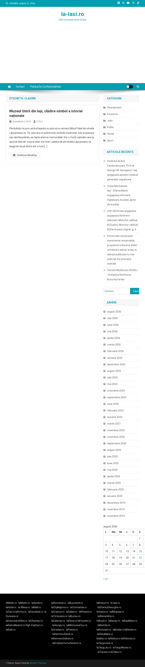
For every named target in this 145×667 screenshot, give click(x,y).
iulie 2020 (112, 456)
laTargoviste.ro (105, 643)
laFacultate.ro (35, 611)
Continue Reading (27, 155)
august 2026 (114, 311)
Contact (20, 86)
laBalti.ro (11, 629)
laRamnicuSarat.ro (62, 634)
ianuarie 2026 (114, 357)
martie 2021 (114, 423)
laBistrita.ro (104, 625)
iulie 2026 (112, 318)
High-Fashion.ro (34, 625)
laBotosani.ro (104, 629)
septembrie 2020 (116, 443)
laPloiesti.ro (85, 611)
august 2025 (114, 371)
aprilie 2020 (113, 476)
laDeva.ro (72, 620)
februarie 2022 (115, 410)
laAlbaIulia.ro (117, 611)
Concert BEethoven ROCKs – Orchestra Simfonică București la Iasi (123, 275)
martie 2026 (114, 344)
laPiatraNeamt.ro (15, 625)
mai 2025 (112, 384)
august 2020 (114, 450)
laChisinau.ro (35, 620)
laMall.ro (36, 607)
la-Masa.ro (24, 607)
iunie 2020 (113, 463)
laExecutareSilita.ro (16, 620)
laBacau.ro (114, 620)
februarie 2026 (115, 351)
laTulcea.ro (104, 652)
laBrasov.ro (103, 602)
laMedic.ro (24, 602)
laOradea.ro (57, 629)
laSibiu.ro (102, 638)
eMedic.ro (11, 602)
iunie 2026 (113, 324)
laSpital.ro (37, 602)
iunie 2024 (113, 404)
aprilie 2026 (113, 338)
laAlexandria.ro (106, 616)
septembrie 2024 (116, 397)
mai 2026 (112, 331)
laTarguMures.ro (122, 647)
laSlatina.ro (114, 638)
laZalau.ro (115, 652)
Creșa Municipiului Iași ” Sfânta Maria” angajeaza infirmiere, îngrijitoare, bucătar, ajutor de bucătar (121, 195)
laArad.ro (102, 620)
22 (140, 557)
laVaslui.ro (103, 611)
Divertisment (114, 107)
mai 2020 (112, 469)
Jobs (110, 120)
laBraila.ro (118, 629)
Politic (110, 127)
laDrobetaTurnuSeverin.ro (66, 643)
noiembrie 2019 (116, 509)
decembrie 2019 (116, 502)
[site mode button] (129, 86)
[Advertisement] (72, 56)
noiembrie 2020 (116, 430)
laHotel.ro (11, 607)
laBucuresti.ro (75, 602)
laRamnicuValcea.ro (62, 638)
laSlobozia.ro (128, 638)
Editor (39, 121)
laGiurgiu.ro (59, 625)
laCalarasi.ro (58, 620)
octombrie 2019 (116, 515)
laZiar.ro (10, 611)
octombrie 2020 (116, 436)
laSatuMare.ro (105, 634)
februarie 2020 (115, 489)
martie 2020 (114, 483)
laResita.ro (130, 629)
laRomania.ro (58, 602)
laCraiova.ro (58, 611)
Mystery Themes (38, 663)
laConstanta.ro (78, 607)
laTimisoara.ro (59, 616)
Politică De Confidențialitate (45, 86)
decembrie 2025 (116, 364)
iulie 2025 (112, 377)
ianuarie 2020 (114, 496)
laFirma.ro (21, 611)
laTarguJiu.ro (105, 647)
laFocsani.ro (84, 620)
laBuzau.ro (74, 616)
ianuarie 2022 (114, 417)
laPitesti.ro (72, 629)
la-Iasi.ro (72, 14)
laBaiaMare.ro (129, 620)
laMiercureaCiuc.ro (76, 625)
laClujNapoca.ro (60, 607)
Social (110, 133)
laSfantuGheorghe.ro (109, 607)
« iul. (105, 578)
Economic (112, 114)
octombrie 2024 (116, 390)
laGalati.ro (71, 611)
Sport (110, 140)
